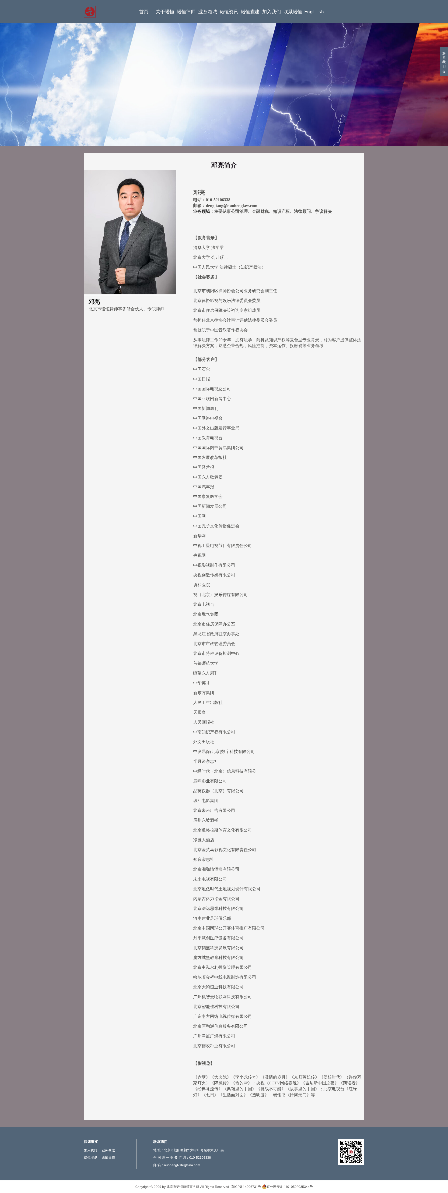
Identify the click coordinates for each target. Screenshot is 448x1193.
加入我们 (271, 11)
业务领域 (207, 11)
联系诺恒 (293, 11)
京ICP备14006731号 (246, 1187)
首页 (143, 11)
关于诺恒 (165, 11)
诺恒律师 (186, 11)
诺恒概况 (90, 1158)
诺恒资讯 (229, 11)
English (314, 11)
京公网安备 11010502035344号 (290, 1187)
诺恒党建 (250, 11)
